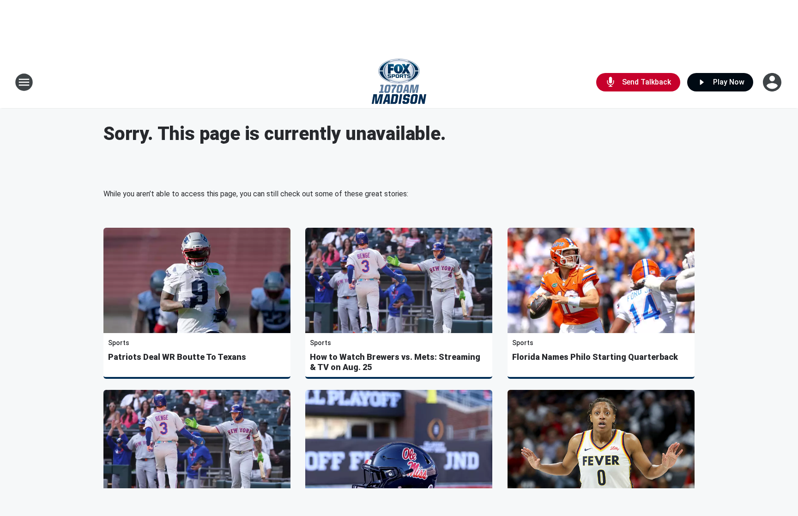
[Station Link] (399, 82)
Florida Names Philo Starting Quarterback (595, 357)
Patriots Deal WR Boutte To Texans (177, 357)
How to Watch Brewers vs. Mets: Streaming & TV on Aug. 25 (395, 362)
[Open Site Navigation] (24, 82)
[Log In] (773, 82)
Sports (118, 342)
